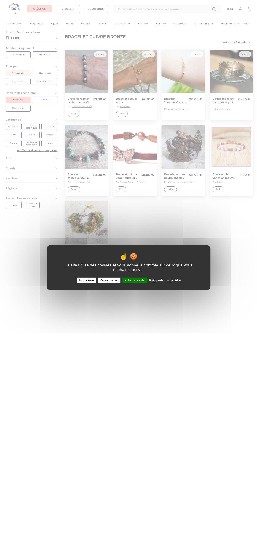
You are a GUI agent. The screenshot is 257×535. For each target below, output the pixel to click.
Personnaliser (109, 280)
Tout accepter (136, 280)
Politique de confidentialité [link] (165, 280)
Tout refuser (86, 280)
